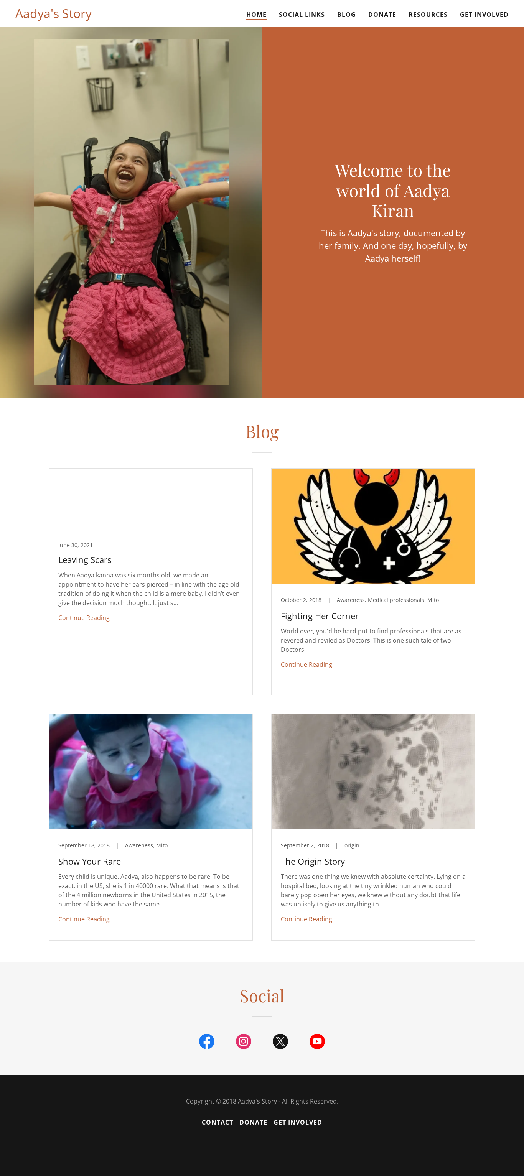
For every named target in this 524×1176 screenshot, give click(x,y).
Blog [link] (346, 14)
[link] (53, 16)
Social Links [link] (302, 14)
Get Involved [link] (484, 14)
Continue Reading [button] (84, 617)
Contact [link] (217, 1122)
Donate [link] (382, 14)
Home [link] (256, 14)
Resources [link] (428, 14)
